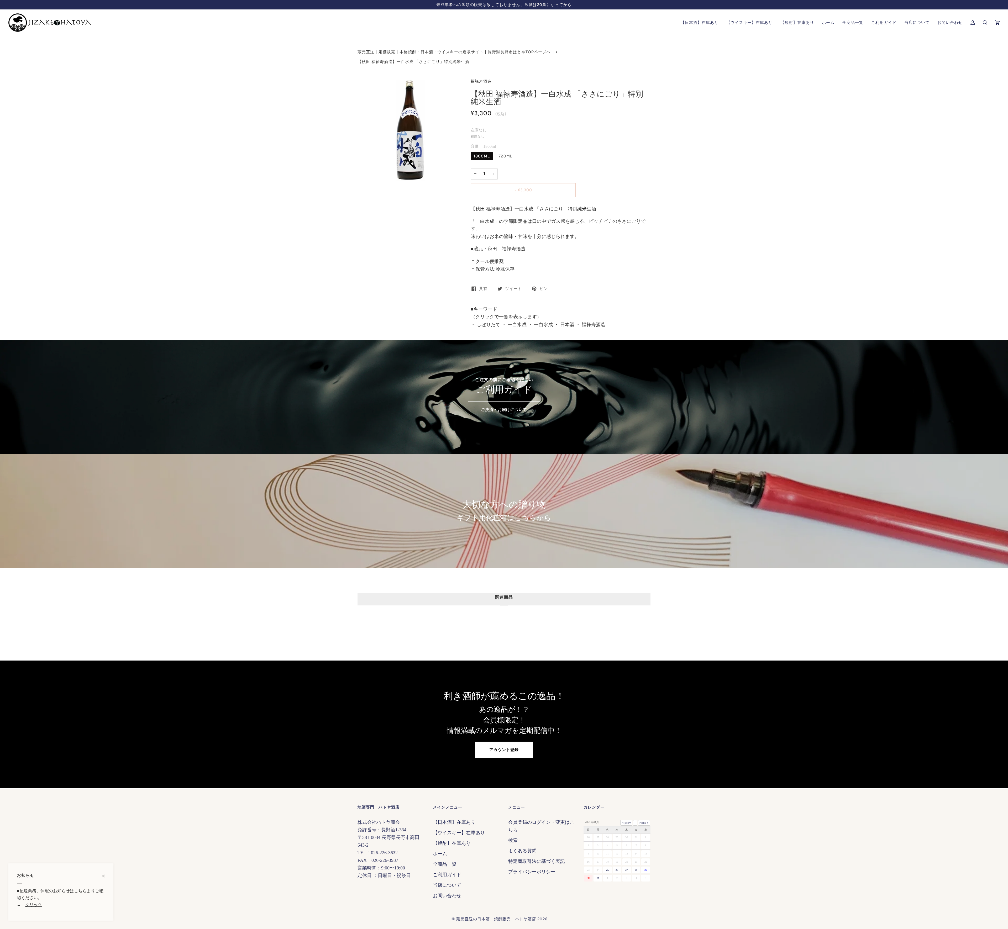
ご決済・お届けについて (504, 409)
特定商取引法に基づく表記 (536, 861)
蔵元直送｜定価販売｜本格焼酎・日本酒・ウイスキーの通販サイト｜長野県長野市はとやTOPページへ (454, 52)
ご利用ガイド (447, 874)
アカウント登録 (504, 749)
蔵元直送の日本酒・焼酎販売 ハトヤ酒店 (496, 919)
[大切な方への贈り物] (504, 511)
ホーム (440, 853)
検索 (513, 840)
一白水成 (516, 324)
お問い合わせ (447, 895)
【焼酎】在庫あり (452, 843)
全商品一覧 (444, 864)
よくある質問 (522, 850)
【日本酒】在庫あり (454, 822)
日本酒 (566, 324)
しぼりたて (487, 324)
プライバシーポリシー (531, 871)
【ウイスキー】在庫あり (459, 832)
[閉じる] (105, 873)
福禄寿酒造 (481, 81)
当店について (447, 885)
